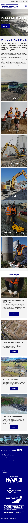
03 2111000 (12, 1)
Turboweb (13, 518)
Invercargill (4, 458)
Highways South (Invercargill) (8, 460)
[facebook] (18, 450)
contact (18, 516)
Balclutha (4, 468)
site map (2, 516)
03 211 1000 (13, 450)
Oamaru (3, 464)
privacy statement (8, 516)
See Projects (14, 314)
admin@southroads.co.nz (22, 1)
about (14, 516)
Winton (3, 470)
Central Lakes (5, 472)
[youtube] (21, 450)
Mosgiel (3, 462)
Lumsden (4, 466)
